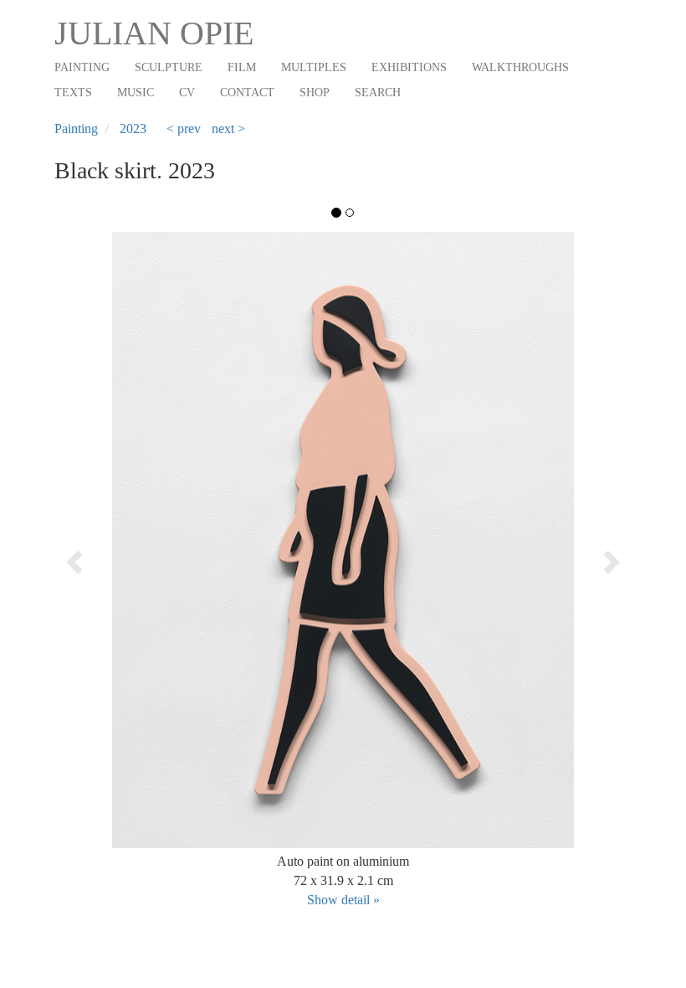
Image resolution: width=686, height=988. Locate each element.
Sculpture (168, 67)
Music (135, 92)
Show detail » (343, 900)
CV (187, 92)
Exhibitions (409, 67)
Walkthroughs (520, 67)
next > (228, 128)
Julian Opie (153, 33)
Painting (82, 67)
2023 (133, 128)
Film (242, 67)
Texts (73, 92)
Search (378, 92)
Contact (247, 92)
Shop (314, 92)
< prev (183, 128)
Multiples (313, 67)
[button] (112, 556)
